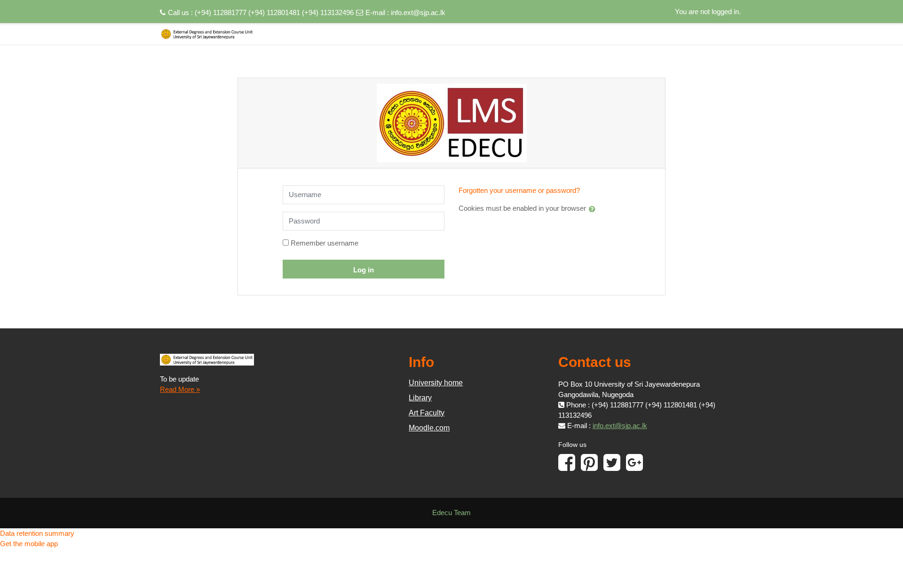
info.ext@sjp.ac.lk (418, 12)
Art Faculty (426, 413)
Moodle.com (429, 428)
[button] (594, 209)
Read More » (180, 389)
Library (420, 398)
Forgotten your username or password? (519, 190)
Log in (363, 270)
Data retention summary (37, 533)
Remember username (324, 243)
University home (436, 383)
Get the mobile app (29, 544)
